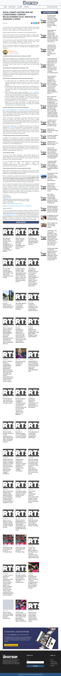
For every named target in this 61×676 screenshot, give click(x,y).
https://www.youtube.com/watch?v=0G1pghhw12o (20, 206)
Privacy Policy (53, 662)
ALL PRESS (20, 7)
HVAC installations (34, 92)
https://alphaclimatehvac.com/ (14, 203)
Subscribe (35, 666)
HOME (5, 7)
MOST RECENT (12, 7)
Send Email (8, 198)
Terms (51, 660)
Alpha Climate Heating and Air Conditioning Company (16, 110)
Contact (52, 665)
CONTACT (26, 7)
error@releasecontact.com (9, 215)
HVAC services (11, 127)
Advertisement (53, 663)
